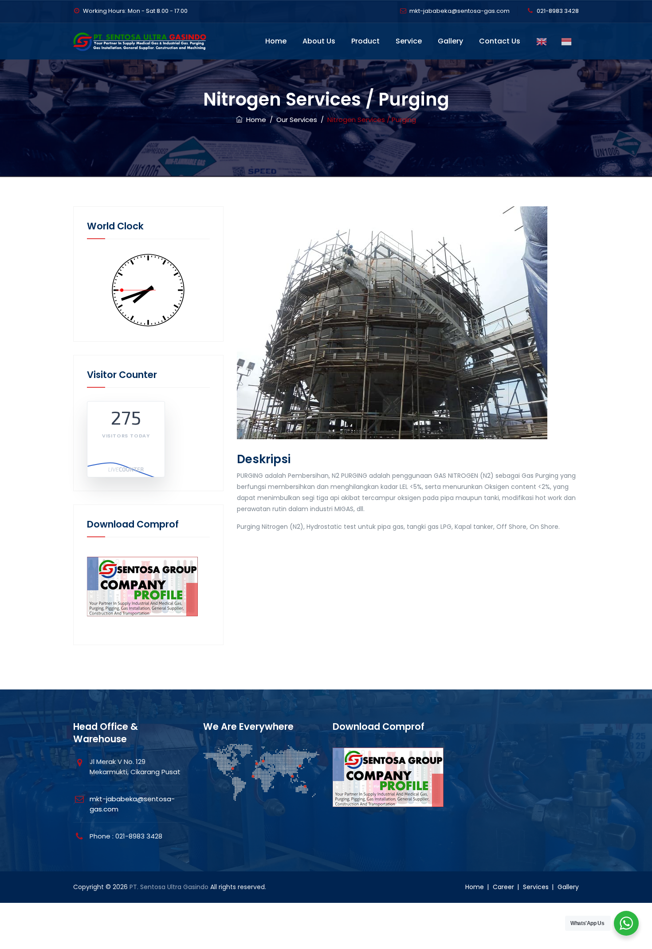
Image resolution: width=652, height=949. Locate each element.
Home (276, 41)
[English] (541, 41)
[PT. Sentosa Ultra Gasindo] (142, 41)
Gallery (450, 41)
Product (365, 41)
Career (503, 886)
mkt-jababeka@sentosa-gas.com (459, 11)
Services (536, 886)
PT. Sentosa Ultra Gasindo (169, 886)
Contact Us (499, 41)
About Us (318, 41)
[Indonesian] (566, 41)
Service (409, 41)
